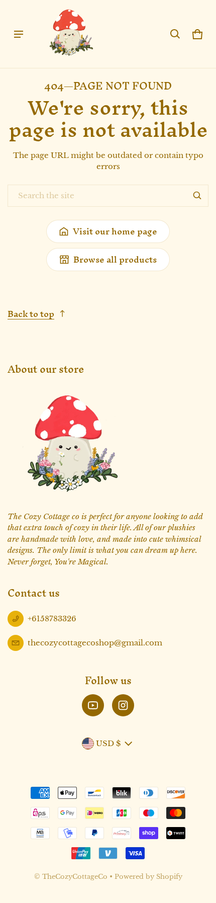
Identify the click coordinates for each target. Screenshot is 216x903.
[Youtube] (93, 705)
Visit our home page (115, 231)
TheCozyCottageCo (74, 876)
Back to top (31, 313)
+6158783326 (52, 618)
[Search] (197, 196)
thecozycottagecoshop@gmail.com (95, 642)
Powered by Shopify (148, 876)
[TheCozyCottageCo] (71, 34)
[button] (175, 34)
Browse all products (115, 259)
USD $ (108, 743)
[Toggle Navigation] (19, 34)
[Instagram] (123, 705)
